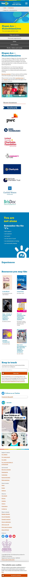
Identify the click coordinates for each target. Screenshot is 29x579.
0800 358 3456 (16, 4)
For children (4, 454)
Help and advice (14, 35)
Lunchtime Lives (19, 78)
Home (5, 7)
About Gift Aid (5, 530)
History (3, 503)
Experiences (11, 7)
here (3, 572)
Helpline (4, 501)
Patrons (3, 498)
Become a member (6, 74)
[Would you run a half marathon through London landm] (14, 446)
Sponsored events (6, 477)
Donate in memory (6, 519)
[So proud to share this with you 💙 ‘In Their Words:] (14, 419)
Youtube (5, 79)
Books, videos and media (14, 48)
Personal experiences (14, 38)
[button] (26, 4)
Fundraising (4, 475)
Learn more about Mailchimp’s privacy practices (13, 381)
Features (4, 490)
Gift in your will (5, 524)
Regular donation (6, 514)
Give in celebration (6, 522)
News (3, 485)
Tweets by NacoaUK (7, 397)
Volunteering (5, 472)
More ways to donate (7, 527)
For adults (4, 459)
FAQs (14, 41)
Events (3, 488)
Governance (4, 506)
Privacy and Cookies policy (8, 559)
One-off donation (6, 516)
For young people (6, 457)
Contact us (4, 509)
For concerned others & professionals (7, 463)
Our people (4, 495)
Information (14, 44)
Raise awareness (6, 480)
